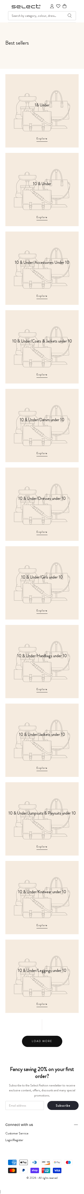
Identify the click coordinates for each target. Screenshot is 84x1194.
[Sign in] (52, 6)
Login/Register (14, 1140)
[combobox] (42, 15)
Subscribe (63, 1105)
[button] (64, 6)
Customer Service (16, 1133)
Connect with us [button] (19, 1124)
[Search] (69, 15)
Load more (42, 1041)
